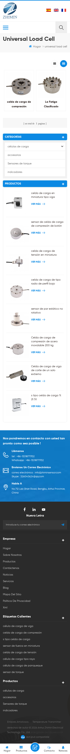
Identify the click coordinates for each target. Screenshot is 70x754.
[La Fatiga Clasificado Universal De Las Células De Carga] (51, 85)
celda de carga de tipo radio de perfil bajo (45, 281)
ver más (18, 115)
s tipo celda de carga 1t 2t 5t (46, 397)
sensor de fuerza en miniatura (21, 646)
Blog (6, 588)
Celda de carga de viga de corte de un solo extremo (46, 370)
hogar (37, 46)
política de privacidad (16, 601)
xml (5, 607)
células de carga (18, 146)
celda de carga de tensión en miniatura (44, 253)
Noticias (8, 574)
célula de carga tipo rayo (19, 659)
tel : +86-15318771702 (23, 456)
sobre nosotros (12, 555)
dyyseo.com (56, 732)
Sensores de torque (20, 163)
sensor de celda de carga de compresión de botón (47, 224)
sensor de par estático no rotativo (47, 310)
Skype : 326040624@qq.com (28, 476)
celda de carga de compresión (22, 632)
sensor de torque (13, 672)
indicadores (15, 172)
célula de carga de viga (18, 626)
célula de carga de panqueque (23, 665)
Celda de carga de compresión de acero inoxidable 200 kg (44, 341)
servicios (8, 581)
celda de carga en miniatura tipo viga (43, 195)
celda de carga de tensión (19, 652)
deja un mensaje (35, 747)
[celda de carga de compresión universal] (19, 85)
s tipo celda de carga (16, 639)
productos (9, 561)
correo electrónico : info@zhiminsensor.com (36, 472)
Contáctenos (11, 568)
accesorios (14, 155)
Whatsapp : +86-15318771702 (28, 460)
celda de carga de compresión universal (19, 107)
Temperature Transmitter (46, 722)
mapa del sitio (12, 594)
